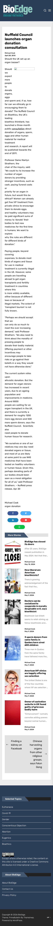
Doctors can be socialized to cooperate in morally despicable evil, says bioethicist (36, 606)
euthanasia (7, 807)
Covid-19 (6, 813)
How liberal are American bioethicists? (33, 572)
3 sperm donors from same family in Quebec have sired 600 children (36, 641)
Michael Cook (10, 53)
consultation (18, 128)
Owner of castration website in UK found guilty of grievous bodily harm (35, 705)
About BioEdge (9, 882)
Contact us (7, 889)
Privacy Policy (9, 895)
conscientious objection (14, 825)
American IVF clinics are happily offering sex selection (35, 673)
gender (5, 819)
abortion (6, 831)
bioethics (6, 844)
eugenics (6, 838)
